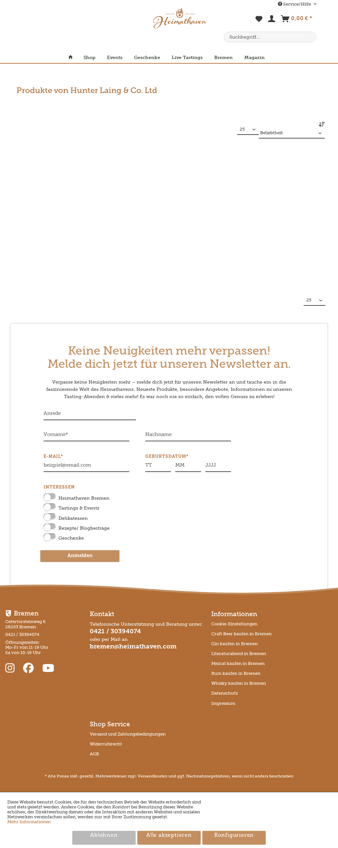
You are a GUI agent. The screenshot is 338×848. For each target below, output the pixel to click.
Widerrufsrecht (106, 743)
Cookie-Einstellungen (234, 623)
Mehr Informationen (29, 821)
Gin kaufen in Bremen (234, 643)
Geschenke (71, 538)
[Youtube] (48, 668)
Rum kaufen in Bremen (235, 673)
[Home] (73, 57)
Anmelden (79, 555)
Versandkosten (152, 776)
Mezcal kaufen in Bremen (238, 663)
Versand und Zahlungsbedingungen (128, 734)
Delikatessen (73, 518)
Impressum (223, 703)
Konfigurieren (234, 835)
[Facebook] (29, 668)
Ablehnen (104, 835)
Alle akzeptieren (169, 835)
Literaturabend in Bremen (238, 653)
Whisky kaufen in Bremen (238, 683)
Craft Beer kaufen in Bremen (241, 633)
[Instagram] (11, 668)
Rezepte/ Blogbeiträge (84, 528)
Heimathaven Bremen (84, 498)
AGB (94, 753)
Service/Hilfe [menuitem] (297, 4)
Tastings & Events (78, 508)
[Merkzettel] (259, 22)
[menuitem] (259, 22)
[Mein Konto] (272, 20)
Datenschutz (224, 693)
